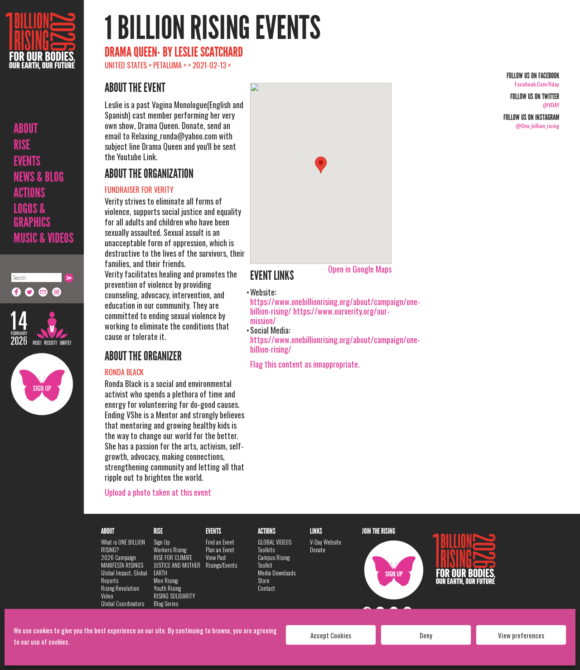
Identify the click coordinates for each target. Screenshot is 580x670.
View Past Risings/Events (221, 561)
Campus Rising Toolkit (274, 561)
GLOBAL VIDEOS (274, 541)
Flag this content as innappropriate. (305, 364)
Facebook (16, 292)
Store (264, 580)
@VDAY (551, 105)
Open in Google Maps (360, 269)
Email (43, 292)
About (26, 128)
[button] (321, 165)
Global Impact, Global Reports (124, 576)
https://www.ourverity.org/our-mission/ (320, 315)
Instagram (57, 292)
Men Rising (166, 580)
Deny (426, 635)
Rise (22, 145)
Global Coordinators (122, 603)
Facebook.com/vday (537, 84)
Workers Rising (170, 549)
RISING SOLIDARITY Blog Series (174, 599)
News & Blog (39, 177)
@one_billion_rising (537, 125)
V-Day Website (325, 541)
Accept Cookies (330, 635)
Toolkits (266, 549)
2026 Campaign (118, 557)
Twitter (30, 292)
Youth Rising (167, 588)
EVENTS (27, 161)
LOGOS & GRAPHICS (32, 215)
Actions (29, 193)
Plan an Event (220, 549)
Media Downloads (276, 572)
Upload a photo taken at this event (158, 492)
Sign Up (42, 384)
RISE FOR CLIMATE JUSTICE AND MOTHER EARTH (177, 565)
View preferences (521, 635)
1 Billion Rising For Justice (40, 63)
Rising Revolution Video (120, 592)
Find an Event (220, 541)
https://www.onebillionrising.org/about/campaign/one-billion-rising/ (335, 344)
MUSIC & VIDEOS (43, 238)
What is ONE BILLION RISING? (123, 545)
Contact (266, 588)
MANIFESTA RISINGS (122, 565)
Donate (317, 549)
